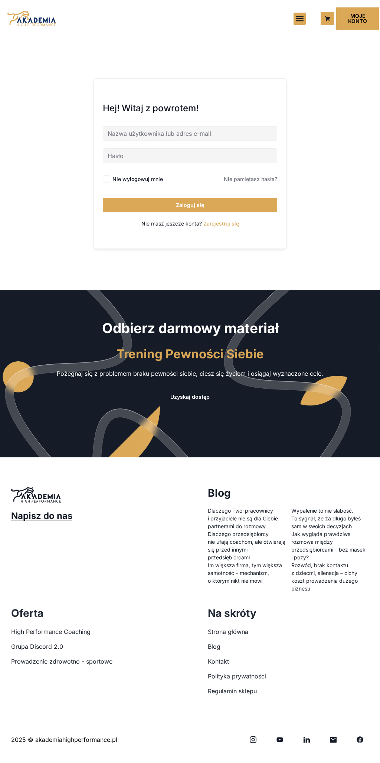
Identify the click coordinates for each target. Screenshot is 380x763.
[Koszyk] (327, 18)
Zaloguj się (190, 205)
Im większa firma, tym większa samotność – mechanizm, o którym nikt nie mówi (245, 573)
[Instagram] (253, 740)
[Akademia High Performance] (31, 18)
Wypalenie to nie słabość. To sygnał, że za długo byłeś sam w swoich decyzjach (326, 518)
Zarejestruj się (221, 223)
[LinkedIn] (306, 740)
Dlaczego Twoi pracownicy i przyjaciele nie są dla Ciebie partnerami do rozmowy (243, 518)
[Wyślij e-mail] (333, 740)
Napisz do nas (41, 515)
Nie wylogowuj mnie (137, 179)
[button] (300, 19)
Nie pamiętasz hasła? (250, 179)
